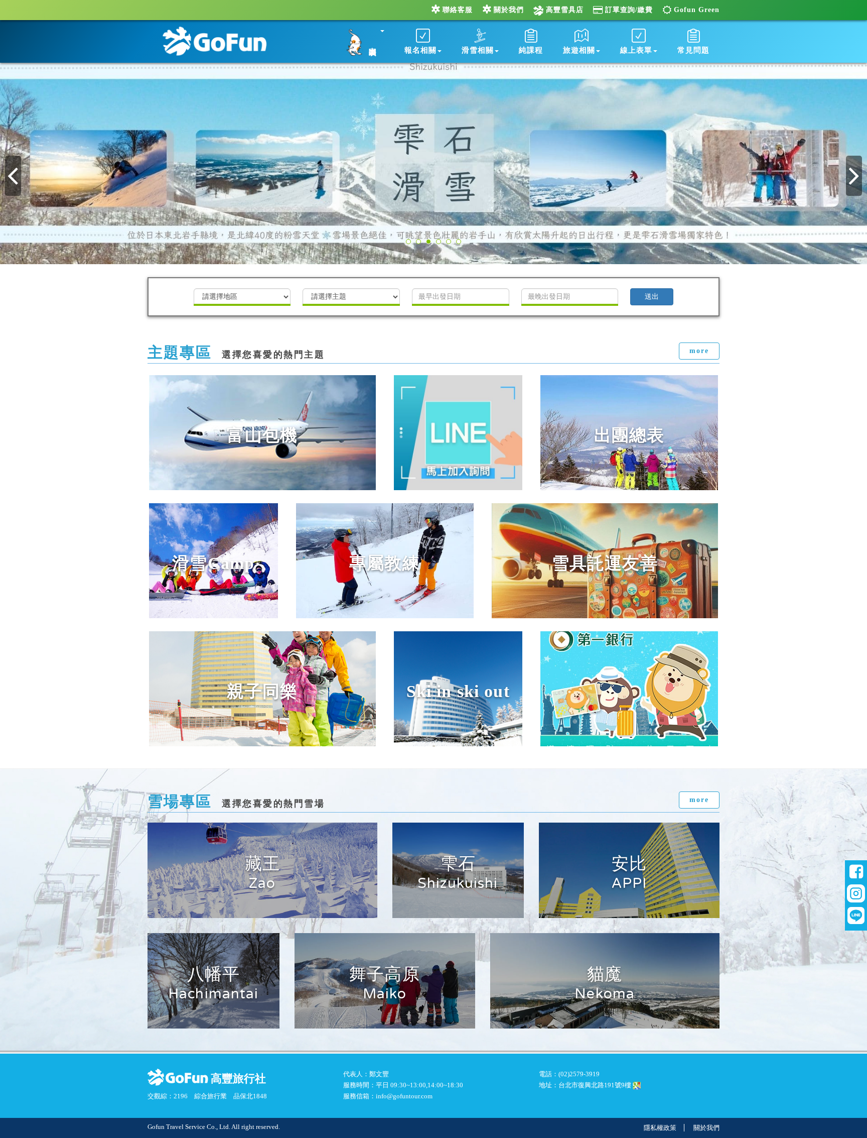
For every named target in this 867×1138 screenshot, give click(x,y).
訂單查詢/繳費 (629, 10)
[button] (362, 40)
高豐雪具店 (563, 10)
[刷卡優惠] (629, 688)
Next (854, 176)
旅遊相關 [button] (579, 50)
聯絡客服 (458, 10)
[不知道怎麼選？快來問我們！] (458, 432)
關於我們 (509, 10)
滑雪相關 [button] (478, 50)
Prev (13, 176)
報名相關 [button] (420, 50)
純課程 (531, 50)
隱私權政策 (660, 1127)
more (699, 351)
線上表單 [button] (636, 50)
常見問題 (693, 50)
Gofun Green (696, 10)
